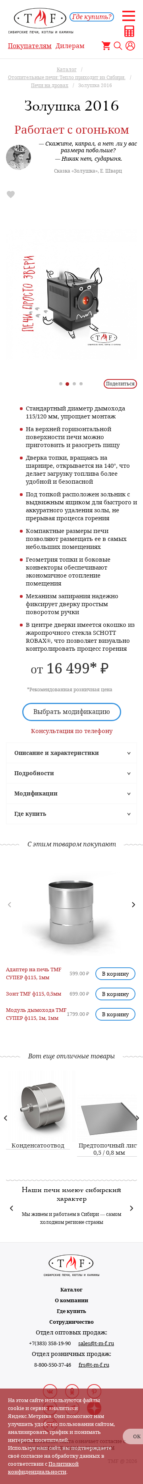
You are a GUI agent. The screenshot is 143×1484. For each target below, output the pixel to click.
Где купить (30, 814)
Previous (6, 1118)
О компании (71, 1300)
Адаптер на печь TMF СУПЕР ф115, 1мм (34, 973)
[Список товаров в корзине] (106, 45)
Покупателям (30, 46)
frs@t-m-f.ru (94, 1365)
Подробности (34, 773)
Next (137, 1118)
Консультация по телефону (71, 731)
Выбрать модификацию (71, 712)
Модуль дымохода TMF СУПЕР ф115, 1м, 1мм (36, 1014)
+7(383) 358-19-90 (50, 1343)
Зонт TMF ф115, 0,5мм (33, 994)
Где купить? (91, 17)
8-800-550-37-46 (52, 1365)
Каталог (71, 1290)
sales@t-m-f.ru (96, 1343)
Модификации (36, 793)
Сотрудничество (71, 1322)
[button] (133, 904)
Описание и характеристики (56, 753)
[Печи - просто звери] (71, 294)
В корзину (115, 973)
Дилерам (70, 46)
